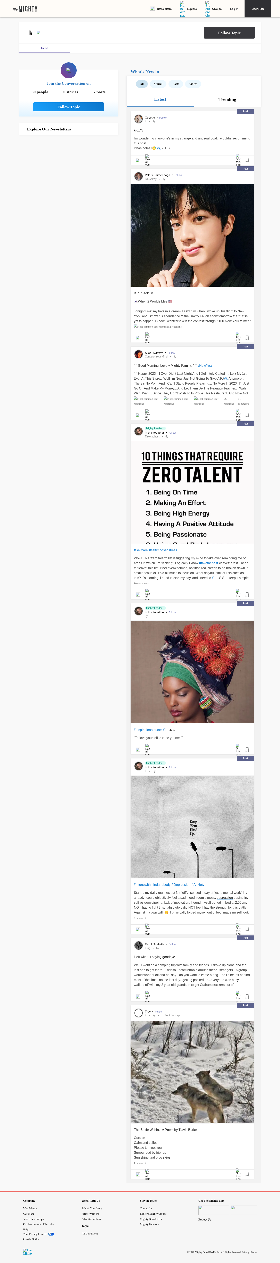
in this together (155, 432)
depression (225, 897)
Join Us (258, 8)
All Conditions (90, 1233)
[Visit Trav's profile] (138, 1013)
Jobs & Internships (33, 1219)
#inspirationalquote (148, 730)
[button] (229, 33)
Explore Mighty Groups (153, 1213)
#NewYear (205, 365)
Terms (254, 1252)
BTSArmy (151, 178)
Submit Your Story (92, 1208)
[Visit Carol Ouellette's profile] (138, 945)
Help (25, 1229)
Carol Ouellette (155, 944)
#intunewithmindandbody (152, 884)
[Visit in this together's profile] (138, 431)
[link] (25, 8)
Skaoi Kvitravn (154, 352)
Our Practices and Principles (38, 1224)
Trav (148, 1011)
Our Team (28, 1213)
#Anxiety (198, 884)
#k (158, 148)
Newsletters (164, 9)
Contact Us (146, 1208)
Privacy (245, 1252)
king (147, 948)
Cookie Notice (31, 1239)
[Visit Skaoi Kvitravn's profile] (138, 354)
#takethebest (208, 563)
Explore (192, 9)
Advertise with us (91, 1219)
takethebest (152, 436)
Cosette (150, 117)
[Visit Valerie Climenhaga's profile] (138, 176)
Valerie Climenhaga (158, 175)
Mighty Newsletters (151, 1219)
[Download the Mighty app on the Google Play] (246, 1210)
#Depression (181, 884)
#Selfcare (141, 550)
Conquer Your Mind (156, 356)
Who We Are (30, 1208)
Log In (234, 9)
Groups (217, 9)
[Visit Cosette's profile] (138, 119)
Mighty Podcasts (149, 1224)
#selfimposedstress (163, 550)
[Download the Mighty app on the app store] (213, 1210)
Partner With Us (90, 1213)
